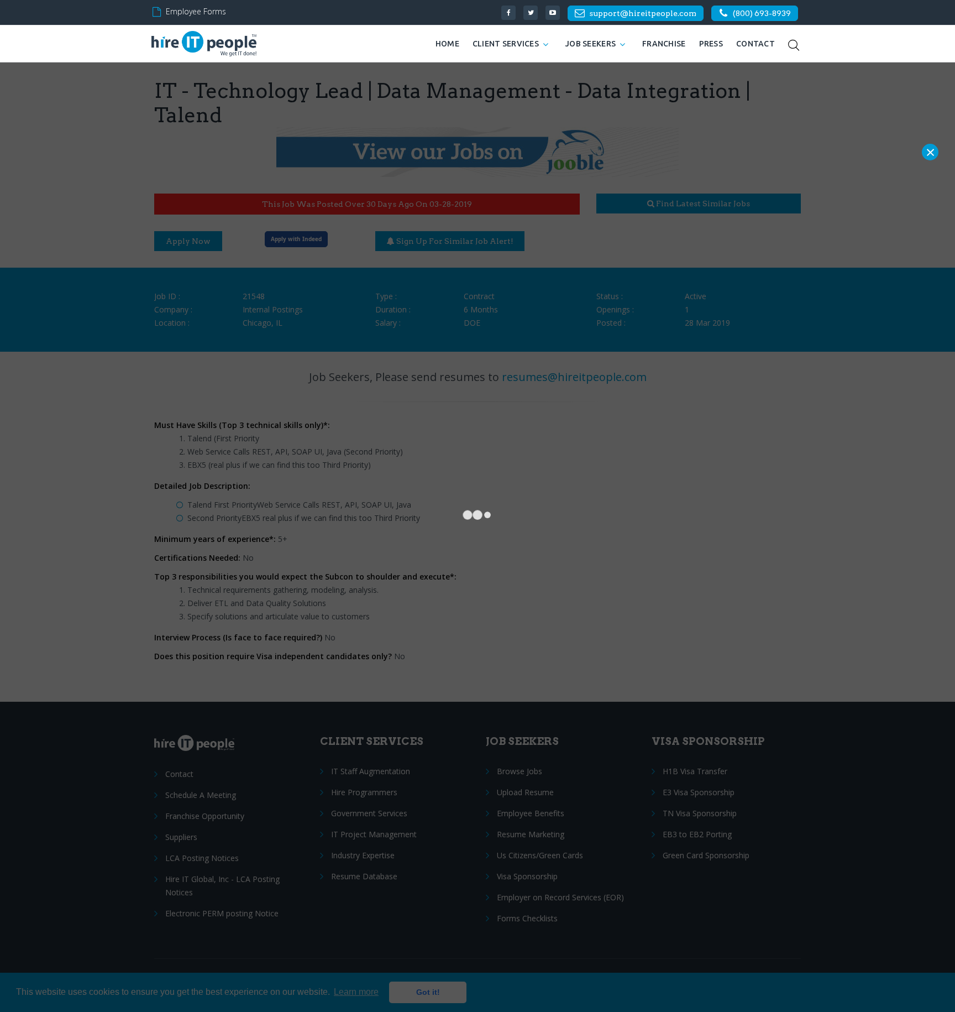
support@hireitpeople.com (642, 13)
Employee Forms (196, 11)
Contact (755, 43)
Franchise (664, 43)
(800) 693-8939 (762, 13)
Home (447, 43)
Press (711, 43)
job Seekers (590, 43)
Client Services (506, 43)
